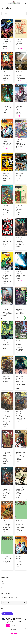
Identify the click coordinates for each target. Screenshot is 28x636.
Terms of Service (5, 587)
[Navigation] (2, 3)
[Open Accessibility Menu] (24, 318)
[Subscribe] (25, 603)
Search (3, 583)
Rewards (3, 581)
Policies (3, 585)
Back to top (14, 633)
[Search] (22, 2)
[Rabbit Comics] (14, 2)
